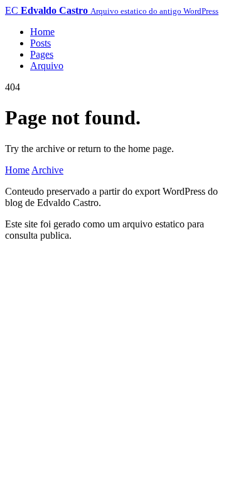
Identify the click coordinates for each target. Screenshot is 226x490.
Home (42, 31)
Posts (40, 43)
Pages (41, 54)
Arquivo (46, 65)
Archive (47, 170)
